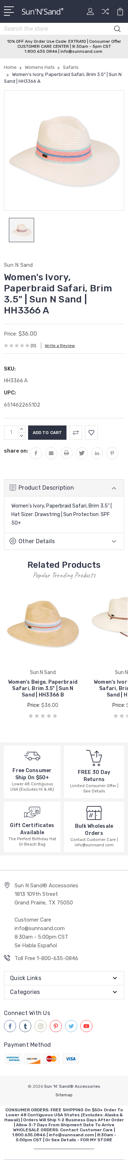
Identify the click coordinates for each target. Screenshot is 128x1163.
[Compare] (105, 13)
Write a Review (60, 345)
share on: (16, 451)
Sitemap (64, 1094)
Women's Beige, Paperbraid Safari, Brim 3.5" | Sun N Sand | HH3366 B (43, 688)
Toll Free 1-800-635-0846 (46, 958)
